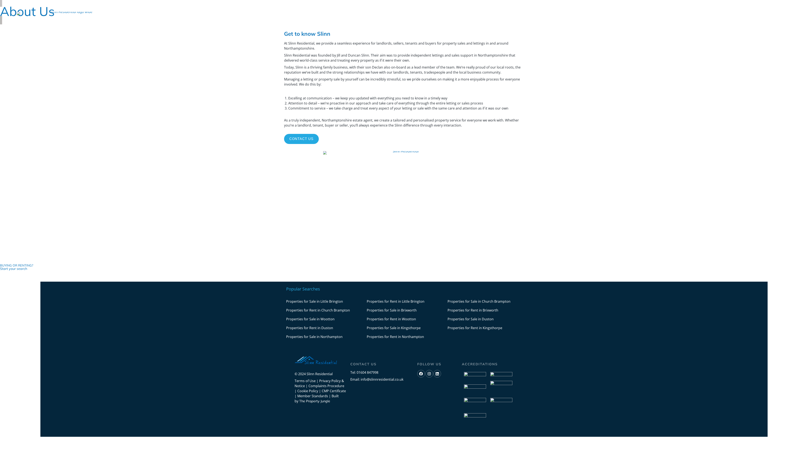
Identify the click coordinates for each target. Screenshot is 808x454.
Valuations (221, 25)
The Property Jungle (314, 401)
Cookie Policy (307, 391)
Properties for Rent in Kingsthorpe (475, 328)
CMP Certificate (334, 391)
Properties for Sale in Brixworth (392, 310)
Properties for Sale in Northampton (314, 336)
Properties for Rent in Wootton (391, 319)
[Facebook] (771, 10)
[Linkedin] (787, 10)
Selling (174, 25)
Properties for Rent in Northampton (395, 336)
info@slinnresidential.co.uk (382, 379)
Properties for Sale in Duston (471, 319)
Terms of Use (305, 381)
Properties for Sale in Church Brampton (479, 301)
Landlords (153, 25)
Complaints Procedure (326, 386)
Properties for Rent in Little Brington (395, 301)
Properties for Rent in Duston (309, 328)
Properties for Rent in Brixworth (473, 310)
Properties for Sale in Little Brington (314, 301)
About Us (124, 25)
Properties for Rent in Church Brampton (318, 310)
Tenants (194, 25)
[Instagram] (779, 10)
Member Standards (312, 396)
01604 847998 (367, 372)
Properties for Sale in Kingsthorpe (394, 328)
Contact (281, 25)
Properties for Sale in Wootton (310, 319)
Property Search (253, 25)
